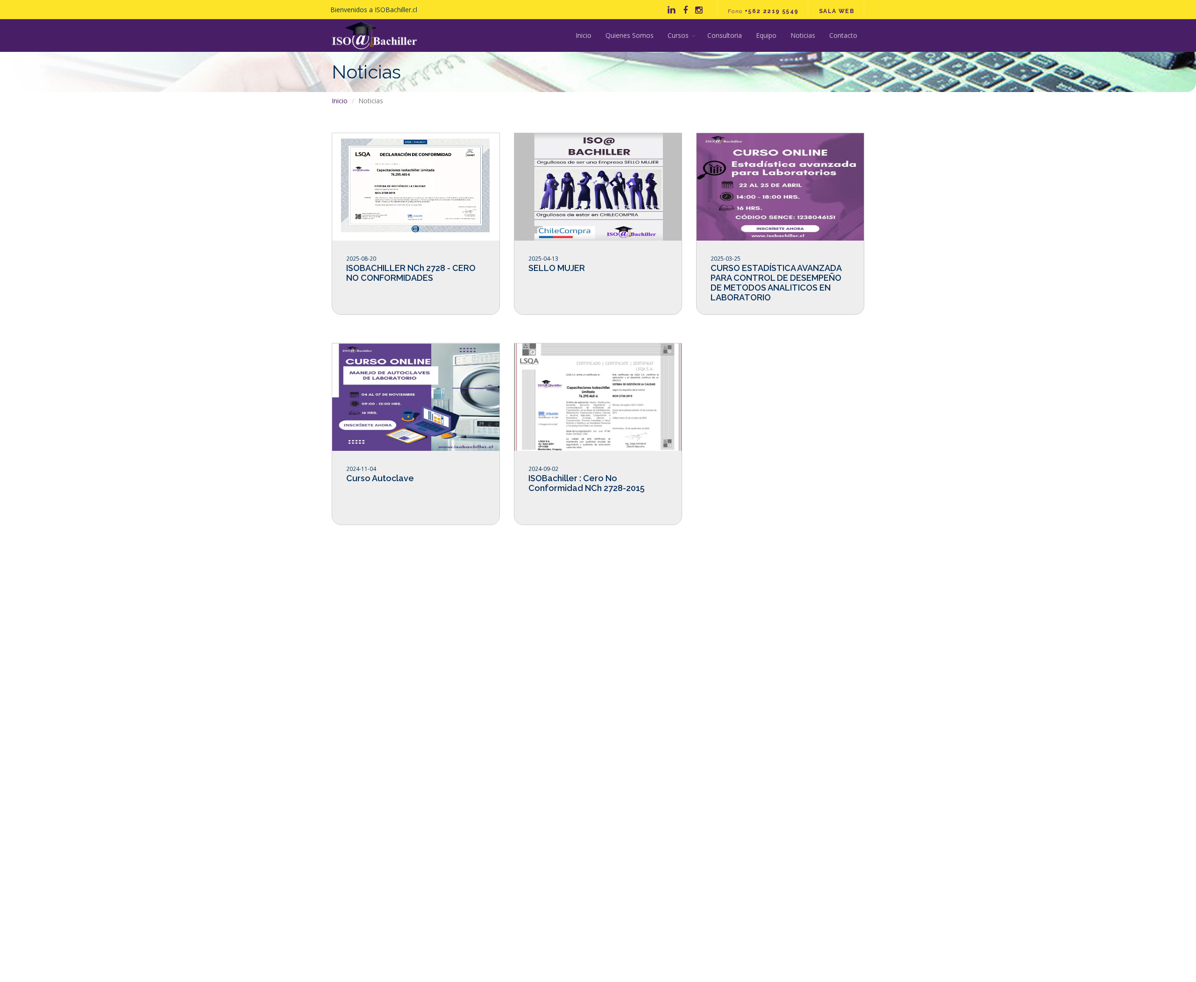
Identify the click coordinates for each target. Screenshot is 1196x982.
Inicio (583, 35)
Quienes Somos (629, 35)
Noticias (802, 35)
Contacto (843, 35)
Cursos (678, 35)
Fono (763, 11)
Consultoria (724, 35)
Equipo (766, 35)
